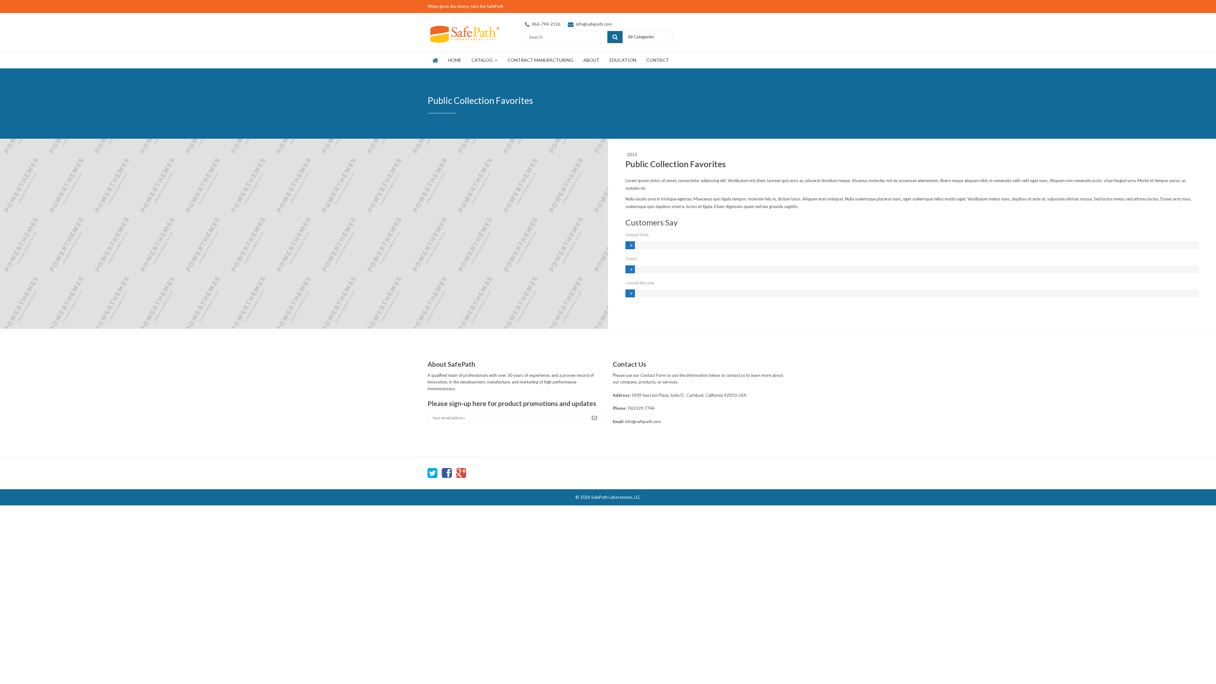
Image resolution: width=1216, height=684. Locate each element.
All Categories (641, 36)
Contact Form (653, 375)
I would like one (639, 282)
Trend (630, 258)
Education (623, 60)
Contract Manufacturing (540, 60)
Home (454, 60)
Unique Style (637, 234)
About (591, 60)
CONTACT (657, 60)
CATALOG (483, 60)
